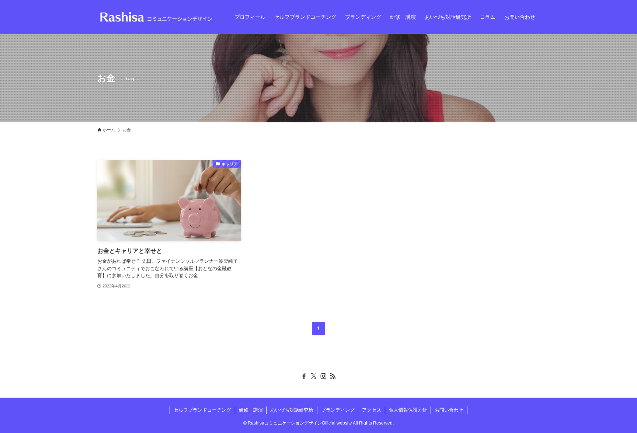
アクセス (371, 410)
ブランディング (338, 410)
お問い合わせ (449, 410)
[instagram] (323, 376)
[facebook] (304, 376)
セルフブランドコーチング (202, 410)
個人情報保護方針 (408, 410)
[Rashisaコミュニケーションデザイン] (156, 17)
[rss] (333, 376)
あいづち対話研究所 (291, 410)
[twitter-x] (313, 376)
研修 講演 (251, 410)
